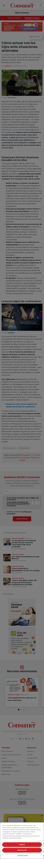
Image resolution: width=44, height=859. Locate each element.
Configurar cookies (22, 855)
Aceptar (22, 844)
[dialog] (22, 840)
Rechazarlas (22, 850)
